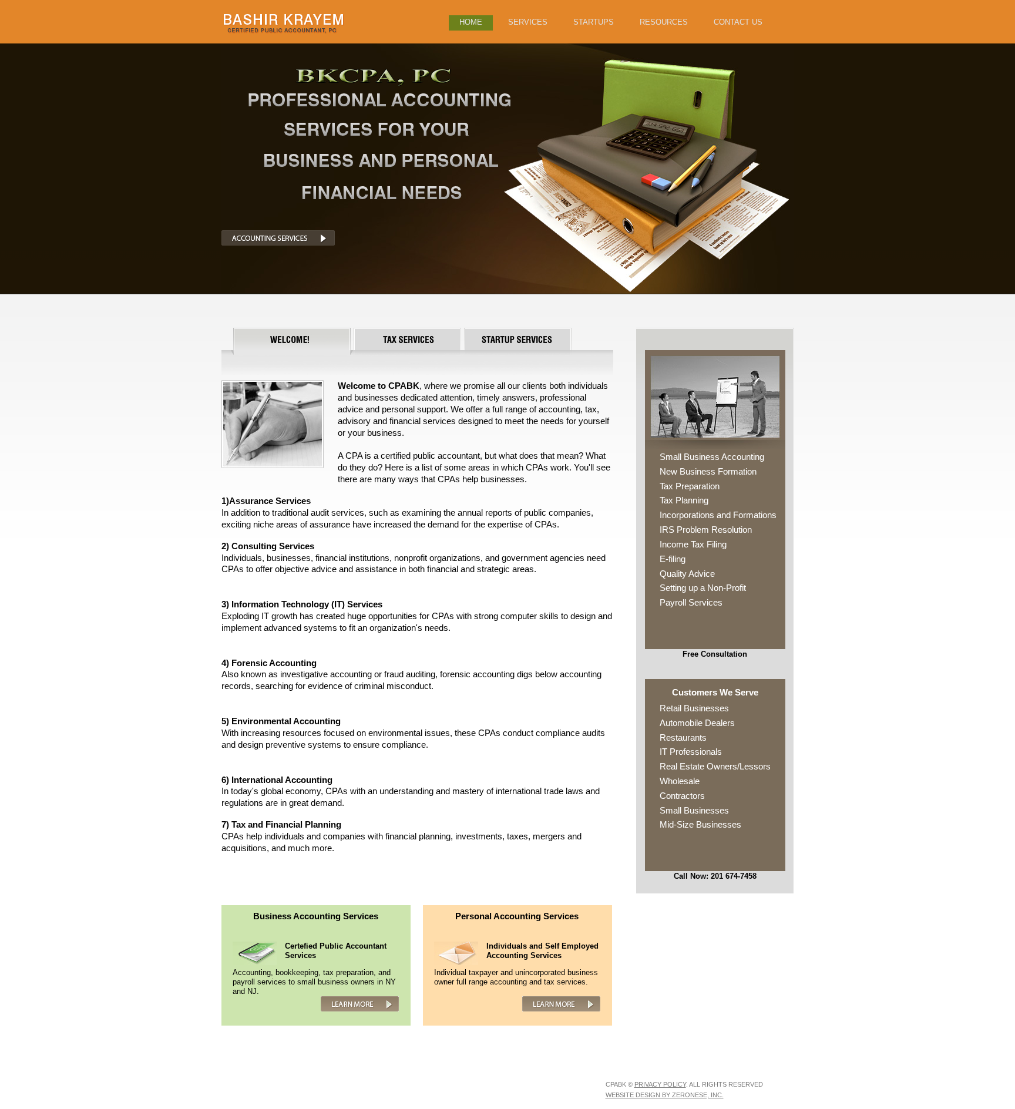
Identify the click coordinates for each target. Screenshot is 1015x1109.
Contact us (738, 22)
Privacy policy (660, 1084)
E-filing (672, 559)
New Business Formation (708, 471)
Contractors (682, 796)
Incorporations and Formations (718, 515)
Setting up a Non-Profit (703, 588)
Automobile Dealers (697, 723)
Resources (664, 22)
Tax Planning (684, 500)
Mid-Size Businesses (700, 824)
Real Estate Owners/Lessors (715, 766)
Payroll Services (691, 602)
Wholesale (680, 781)
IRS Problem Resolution (706, 530)
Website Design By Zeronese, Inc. (665, 1094)
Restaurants (683, 737)
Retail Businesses (694, 708)
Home (470, 22)
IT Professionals (691, 752)
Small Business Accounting (712, 457)
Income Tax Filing (693, 544)
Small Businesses (694, 810)
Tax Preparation (690, 486)
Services (527, 22)
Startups (593, 22)
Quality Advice (687, 574)
